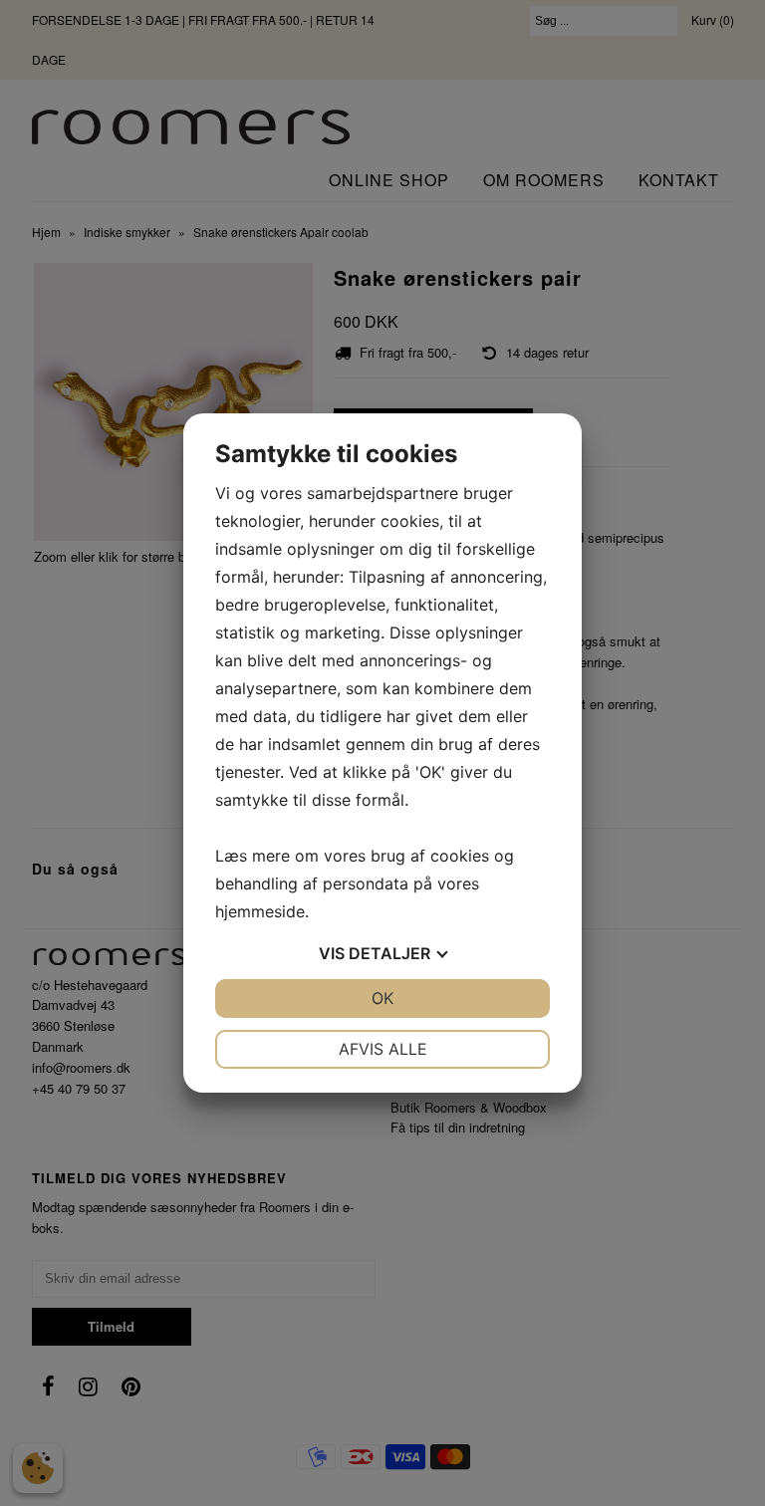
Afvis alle (383, 1049)
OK (382, 998)
